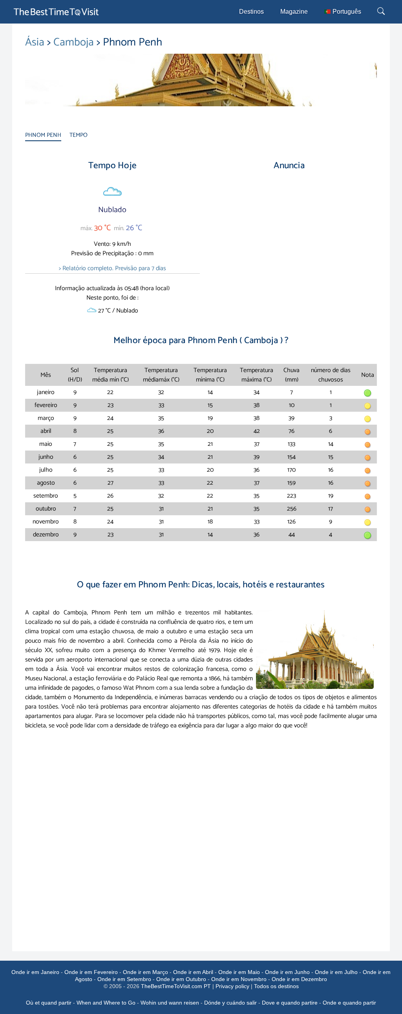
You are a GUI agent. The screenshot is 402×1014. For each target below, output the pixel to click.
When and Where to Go (106, 1002)
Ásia (36, 42)
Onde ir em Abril (193, 972)
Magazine (294, 11)
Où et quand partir (48, 1002)
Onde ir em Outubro (181, 979)
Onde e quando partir (349, 1002)
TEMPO (78, 135)
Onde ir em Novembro (239, 979)
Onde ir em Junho (287, 972)
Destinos (251, 11)
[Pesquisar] (382, 11)
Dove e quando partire (290, 1002)
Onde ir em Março (145, 972)
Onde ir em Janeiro (35, 972)
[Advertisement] (289, 244)
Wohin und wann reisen (170, 1002)
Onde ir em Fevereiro (91, 972)
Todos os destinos (276, 986)
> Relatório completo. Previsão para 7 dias (112, 268)
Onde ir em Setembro (124, 979)
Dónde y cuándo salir (230, 1002)
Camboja (75, 42)
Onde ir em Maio (239, 972)
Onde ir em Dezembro (299, 979)
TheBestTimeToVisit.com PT (176, 986)
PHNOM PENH (43, 135)
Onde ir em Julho (336, 972)
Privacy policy (232, 986)
